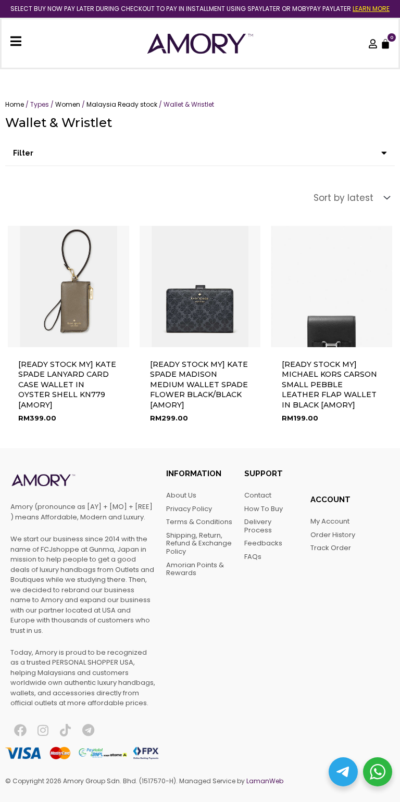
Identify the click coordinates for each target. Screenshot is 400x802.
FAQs (252, 557)
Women (67, 104)
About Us (181, 495)
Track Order (330, 548)
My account (329, 521)
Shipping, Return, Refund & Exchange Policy (199, 543)
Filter (23, 153)
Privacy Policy (189, 509)
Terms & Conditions (199, 522)
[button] (200, 153)
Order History (332, 535)
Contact (257, 495)
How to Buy (263, 509)
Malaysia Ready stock (121, 104)
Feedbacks (263, 543)
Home (14, 104)
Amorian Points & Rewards (195, 569)
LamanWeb (264, 780)
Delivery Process (258, 526)
